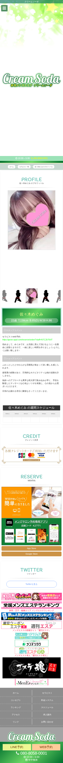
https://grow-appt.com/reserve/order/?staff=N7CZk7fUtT (27, 340)
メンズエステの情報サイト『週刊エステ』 (31, 630)
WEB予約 (46, 747)
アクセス (16, 714)
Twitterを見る (31, 584)
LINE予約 (16, 747)
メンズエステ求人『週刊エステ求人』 (31, 655)
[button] (4, 8)
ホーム (16, 693)
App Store (31, 548)
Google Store (32, 554)
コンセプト (16, 700)
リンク (16, 722)
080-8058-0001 (40, 158)
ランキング (16, 707)
